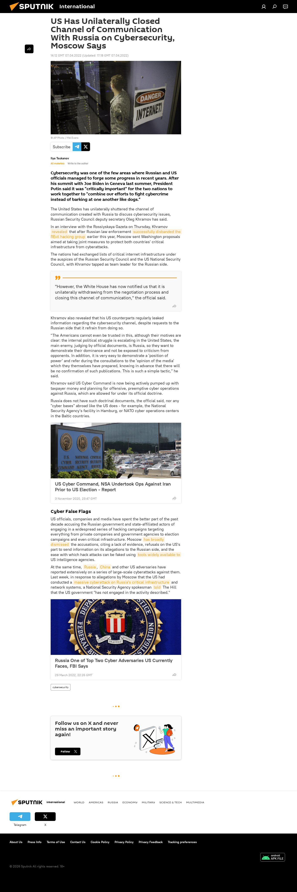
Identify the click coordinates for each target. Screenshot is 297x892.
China (105, 566)
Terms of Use (56, 842)
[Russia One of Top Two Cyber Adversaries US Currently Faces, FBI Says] (116, 627)
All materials (57, 163)
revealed (59, 231)
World (79, 802)
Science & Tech (170, 802)
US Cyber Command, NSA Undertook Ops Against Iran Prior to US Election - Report (113, 486)
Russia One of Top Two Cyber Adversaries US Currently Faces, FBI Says (113, 663)
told (157, 587)
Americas (96, 802)
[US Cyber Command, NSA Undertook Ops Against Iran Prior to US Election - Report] (116, 450)
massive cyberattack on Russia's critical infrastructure (121, 582)
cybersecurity (60, 687)
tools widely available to (159, 554)
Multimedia (195, 802)
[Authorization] (263, 6)
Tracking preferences (182, 842)
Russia (90, 566)
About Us (16, 842)
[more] (174, 306)
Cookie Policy (100, 842)
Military (148, 802)
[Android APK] (272, 858)
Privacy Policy (124, 842)
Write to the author (78, 163)
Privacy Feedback (151, 842)
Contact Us (77, 842)
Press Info (35, 842)
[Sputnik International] (33, 12)
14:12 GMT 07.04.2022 (66, 55)
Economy (129, 802)
